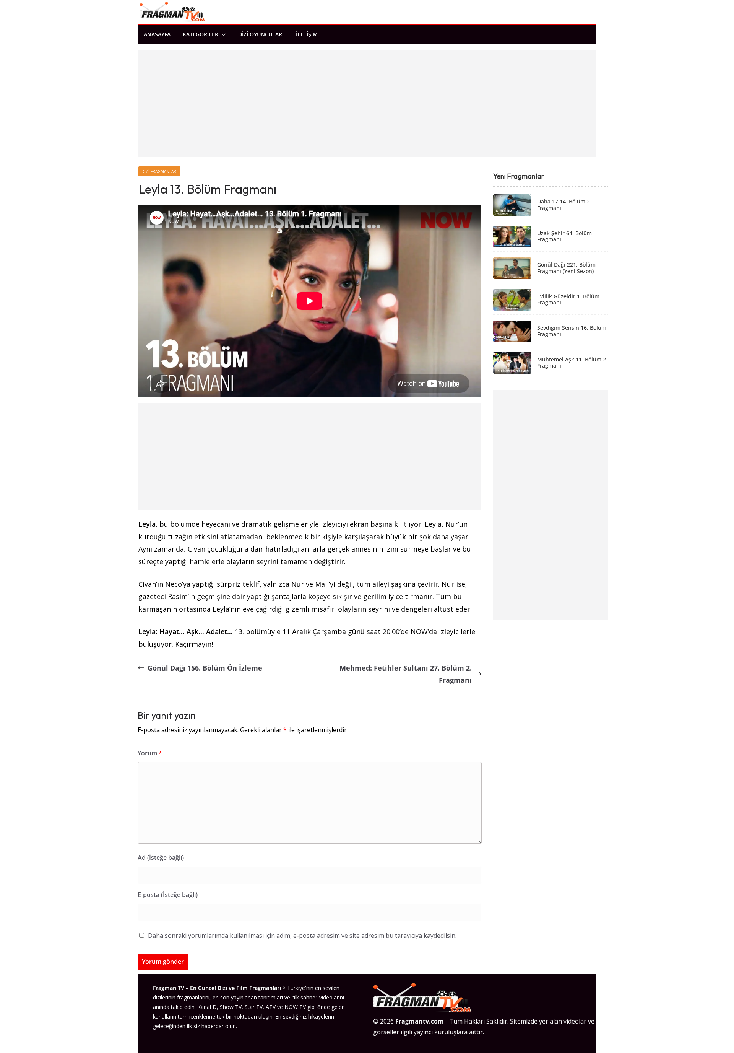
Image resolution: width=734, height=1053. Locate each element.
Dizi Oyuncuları (261, 34)
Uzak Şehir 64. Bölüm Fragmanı (564, 236)
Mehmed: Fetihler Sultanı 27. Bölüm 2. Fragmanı (405, 674)
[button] (222, 34)
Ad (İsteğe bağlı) (161, 857)
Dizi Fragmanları (159, 171)
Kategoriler (200, 34)
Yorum (150, 753)
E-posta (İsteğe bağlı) (168, 894)
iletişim (307, 34)
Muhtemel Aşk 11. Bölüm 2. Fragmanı (572, 362)
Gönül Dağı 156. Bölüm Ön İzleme (205, 667)
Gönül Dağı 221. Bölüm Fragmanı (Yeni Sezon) (566, 268)
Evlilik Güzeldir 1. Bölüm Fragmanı (568, 299)
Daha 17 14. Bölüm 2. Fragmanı (564, 205)
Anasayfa (157, 34)
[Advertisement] (367, 103)
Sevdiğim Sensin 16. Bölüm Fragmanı (571, 331)
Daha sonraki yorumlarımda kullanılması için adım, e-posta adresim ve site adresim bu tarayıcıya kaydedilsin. (302, 935)
